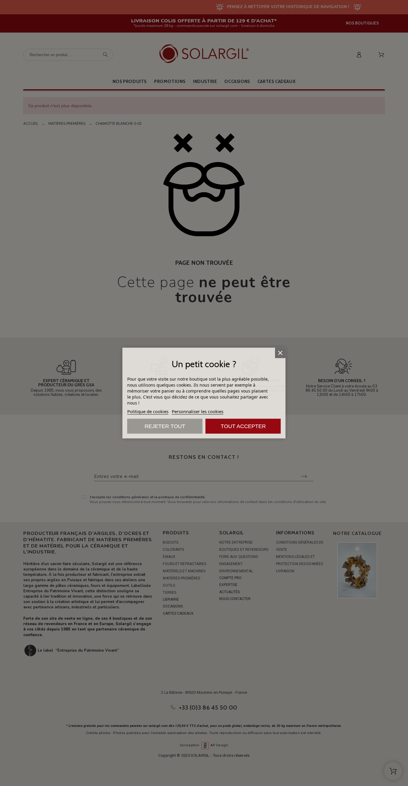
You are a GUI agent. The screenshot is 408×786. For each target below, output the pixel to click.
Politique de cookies (147, 411)
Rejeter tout (165, 426)
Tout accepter (243, 426)
